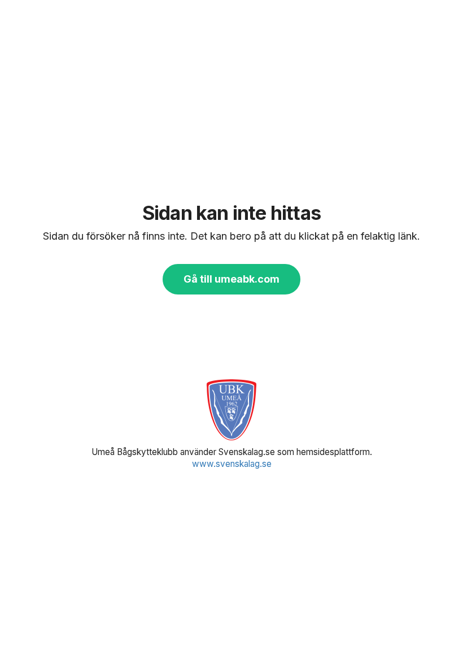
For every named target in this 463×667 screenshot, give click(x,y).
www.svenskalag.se (232, 463)
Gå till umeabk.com (231, 279)
